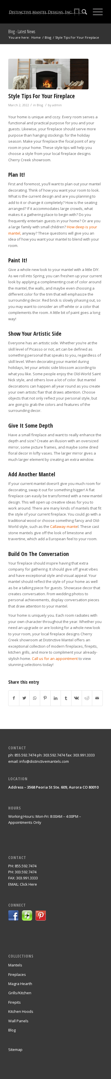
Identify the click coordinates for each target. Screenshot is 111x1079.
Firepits (14, 1002)
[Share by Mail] (97, 698)
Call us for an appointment (55, 658)
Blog (40, 105)
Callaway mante (64, 526)
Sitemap (15, 1049)
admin (57, 105)
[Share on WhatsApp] (35, 698)
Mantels (15, 965)
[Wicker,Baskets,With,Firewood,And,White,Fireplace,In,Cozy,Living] (48, 74)
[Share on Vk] (76, 698)
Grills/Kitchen (19, 992)
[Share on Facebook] (14, 698)
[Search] (81, 11)
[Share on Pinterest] (45, 698)
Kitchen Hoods (20, 1011)
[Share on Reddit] (87, 698)
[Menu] (95, 11)
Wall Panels (18, 1020)
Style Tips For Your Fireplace (41, 96)
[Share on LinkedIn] (56, 698)
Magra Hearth (20, 983)
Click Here (28, 884)
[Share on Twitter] (24, 698)
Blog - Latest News (21, 31)
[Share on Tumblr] (66, 698)
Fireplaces (17, 974)
